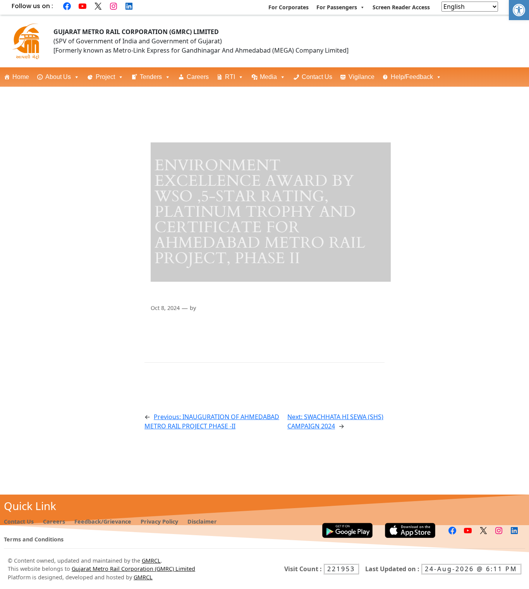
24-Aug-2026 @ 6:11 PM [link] (471, 569)
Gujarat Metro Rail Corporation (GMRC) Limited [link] (133, 568)
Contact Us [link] (317, 77)
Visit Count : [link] (303, 569)
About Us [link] (58, 77)
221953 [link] (341, 569)
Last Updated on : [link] (393, 569)
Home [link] (20, 77)
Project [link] (105, 77)
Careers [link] (198, 77)
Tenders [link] (151, 77)
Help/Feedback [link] (412, 77)
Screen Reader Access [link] (401, 7)
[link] (519, 10)
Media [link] (268, 77)
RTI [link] (230, 77)
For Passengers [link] (336, 7)
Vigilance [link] (361, 77)
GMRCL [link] (151, 560)
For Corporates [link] (288, 7)
